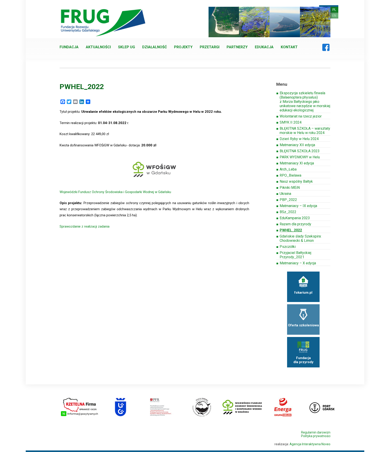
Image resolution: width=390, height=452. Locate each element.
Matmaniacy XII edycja (297, 145)
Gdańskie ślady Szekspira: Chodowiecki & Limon (300, 238)
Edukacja (264, 47)
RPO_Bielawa (290, 175)
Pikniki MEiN (290, 187)
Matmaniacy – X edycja (298, 263)
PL (334, 10)
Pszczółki (288, 246)
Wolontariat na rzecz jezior (301, 116)
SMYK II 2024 (291, 122)
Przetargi (209, 47)
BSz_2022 (288, 212)
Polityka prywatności (315, 436)
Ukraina (285, 193)
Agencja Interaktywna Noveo (310, 444)
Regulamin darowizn (315, 432)
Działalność (154, 47)
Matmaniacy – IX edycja (298, 206)
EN (334, 15)
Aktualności (98, 47)
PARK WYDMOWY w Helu (300, 157)
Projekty (183, 47)
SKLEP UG (126, 47)
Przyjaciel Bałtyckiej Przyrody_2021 (295, 255)
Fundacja (69, 47)
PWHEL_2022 (291, 230)
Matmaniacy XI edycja (297, 163)
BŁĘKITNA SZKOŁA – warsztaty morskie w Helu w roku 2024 (305, 130)
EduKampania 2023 (295, 218)
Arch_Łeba (288, 169)
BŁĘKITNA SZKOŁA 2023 (300, 151)
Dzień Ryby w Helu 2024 (299, 139)
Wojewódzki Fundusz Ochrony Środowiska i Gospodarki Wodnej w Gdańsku (115, 192)
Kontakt (289, 47)
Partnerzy (237, 47)
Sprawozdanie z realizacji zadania (84, 226)
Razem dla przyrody (295, 224)
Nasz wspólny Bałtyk (296, 181)
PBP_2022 (288, 200)
